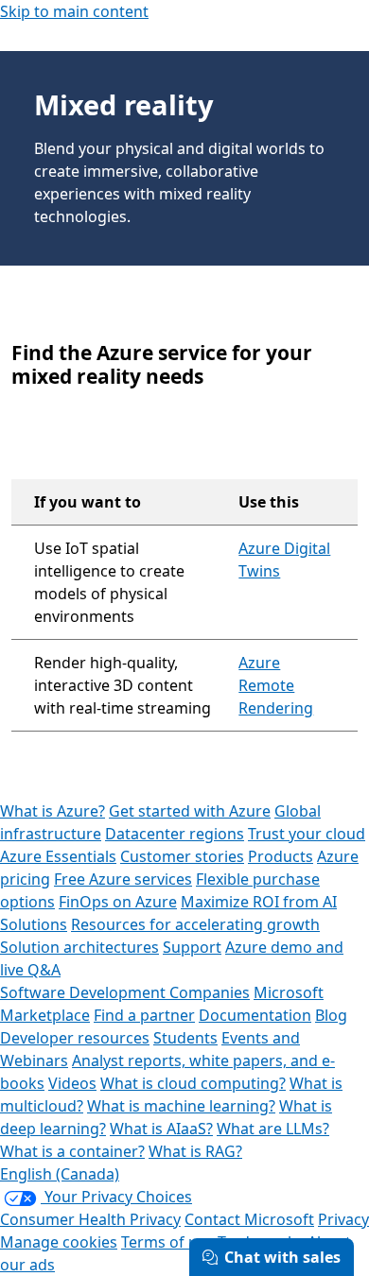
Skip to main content (74, 11)
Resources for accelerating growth (195, 924)
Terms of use (167, 1242)
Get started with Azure (190, 811)
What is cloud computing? (193, 1083)
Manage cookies (58, 1242)
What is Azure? (52, 811)
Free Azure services (123, 879)
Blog (331, 1015)
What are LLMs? (273, 1128)
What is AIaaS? (161, 1128)
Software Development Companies (125, 992)
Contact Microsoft (249, 1219)
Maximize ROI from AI (259, 901)
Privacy (343, 1219)
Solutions (33, 924)
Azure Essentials (58, 856)
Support (192, 947)
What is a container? (72, 1151)
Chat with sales (282, 1257)
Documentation (255, 1015)
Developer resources (74, 1037)
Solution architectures (79, 947)
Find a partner (144, 1015)
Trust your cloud (306, 833)
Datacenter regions (174, 833)
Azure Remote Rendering (275, 685)
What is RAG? (195, 1151)
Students (185, 1037)
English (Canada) (59, 1174)
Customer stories (182, 856)
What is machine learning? (181, 1105)
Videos (72, 1083)
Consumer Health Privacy (90, 1219)
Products (280, 856)
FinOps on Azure (118, 901)
